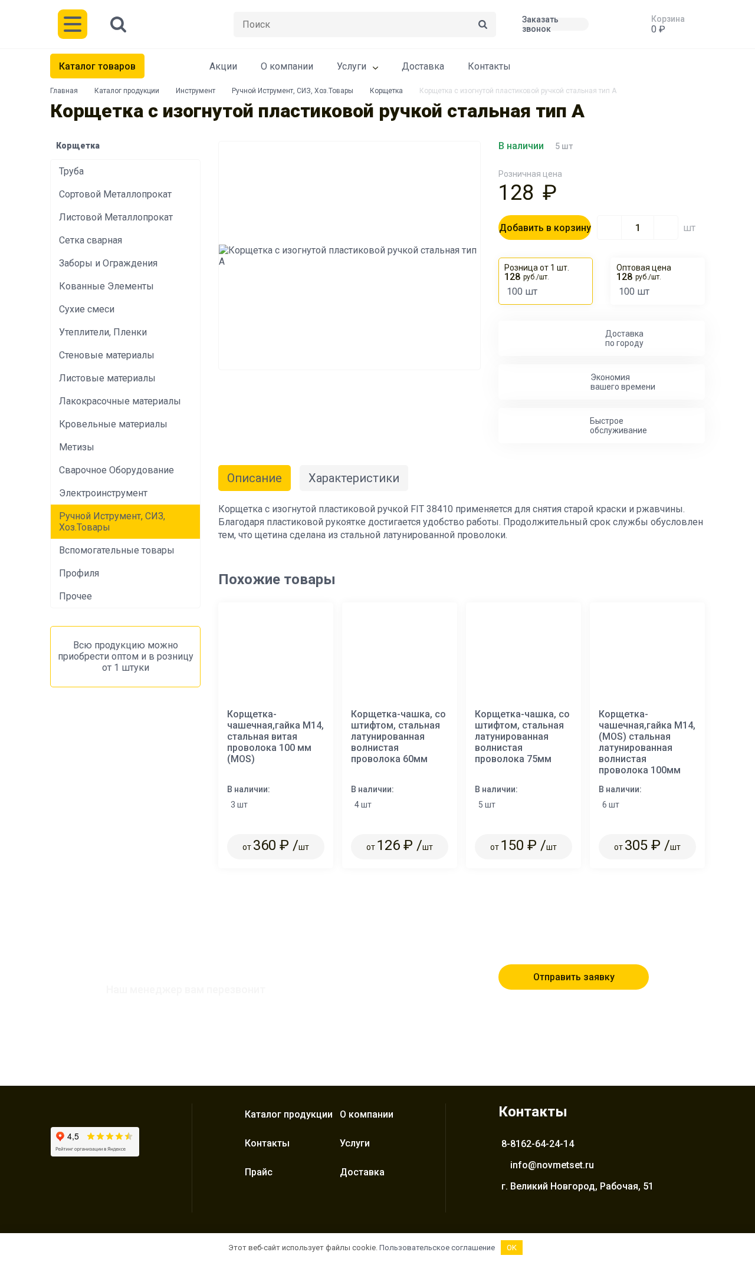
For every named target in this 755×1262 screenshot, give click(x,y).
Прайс (259, 1172)
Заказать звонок (540, 24)
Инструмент (195, 91)
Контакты (489, 66)
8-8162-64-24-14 (537, 1143)
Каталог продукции (126, 91)
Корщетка (386, 91)
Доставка (423, 66)
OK (512, 1247)
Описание (254, 478)
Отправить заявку (574, 977)
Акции (223, 66)
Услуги (351, 66)
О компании (287, 66)
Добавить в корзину (545, 227)
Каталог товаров (97, 66)
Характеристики (353, 478)
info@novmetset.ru (552, 1165)
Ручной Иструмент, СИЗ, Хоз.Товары (292, 91)
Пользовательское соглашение (437, 1247)
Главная (64, 91)
